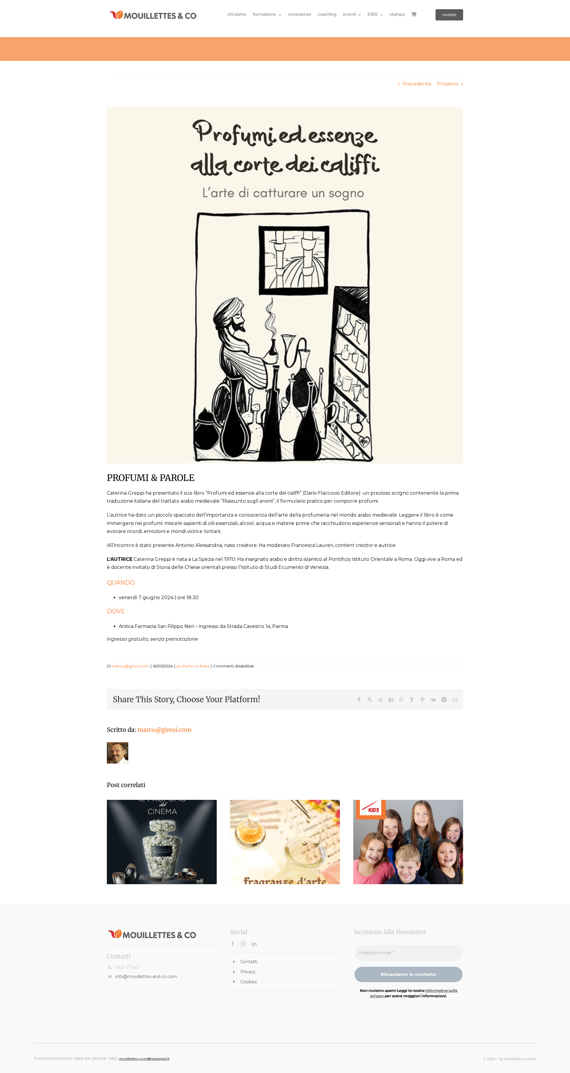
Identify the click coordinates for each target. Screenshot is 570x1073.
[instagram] (243, 943)
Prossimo (447, 84)
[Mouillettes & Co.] (152, 12)
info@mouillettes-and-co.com (146, 976)
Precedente (417, 84)
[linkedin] (254, 943)
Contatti (248, 961)
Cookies (248, 982)
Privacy (248, 971)
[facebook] (232, 943)
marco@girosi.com (130, 666)
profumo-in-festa (193, 666)
